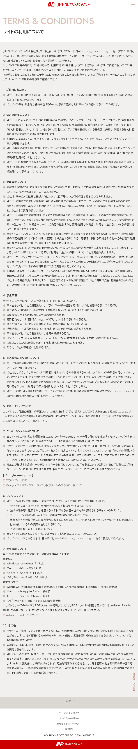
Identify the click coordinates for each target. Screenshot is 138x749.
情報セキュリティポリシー (69, 724)
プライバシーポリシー (69, 718)
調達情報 (69, 729)
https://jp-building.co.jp (98, 51)
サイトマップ (69, 701)
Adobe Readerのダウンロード (25, 615)
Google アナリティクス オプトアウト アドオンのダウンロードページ (44, 485)
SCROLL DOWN (134, 681)
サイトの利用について (69, 713)
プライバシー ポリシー (18, 480)
